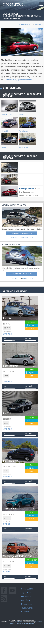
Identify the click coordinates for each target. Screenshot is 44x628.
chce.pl (14, 3)
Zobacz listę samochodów (22, 233)
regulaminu (38, 622)
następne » (38, 24)
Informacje (25, 623)
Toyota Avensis (27, 608)
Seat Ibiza (25, 612)
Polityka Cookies (15, 623)
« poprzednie (24, 24)
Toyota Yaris (26, 593)
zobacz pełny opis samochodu (19, 80)
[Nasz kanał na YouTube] (12, 594)
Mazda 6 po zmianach (26, 189)
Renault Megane (28, 604)
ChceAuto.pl (18, 622)
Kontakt (31, 623)
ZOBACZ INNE (14, 238)
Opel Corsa (25, 600)
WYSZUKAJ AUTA (27, 238)
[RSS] (4, 602)
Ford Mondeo (26, 596)
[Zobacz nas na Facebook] (4, 594)
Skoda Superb (27, 589)
